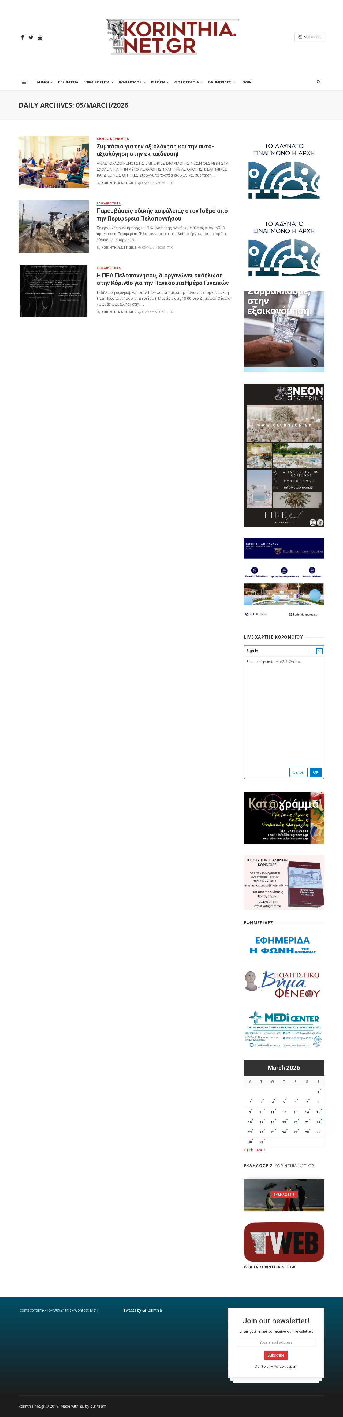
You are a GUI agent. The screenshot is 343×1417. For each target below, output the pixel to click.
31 (261, 1142)
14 (307, 1112)
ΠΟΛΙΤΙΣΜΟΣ (130, 82)
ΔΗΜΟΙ (42, 82)
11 (272, 1112)
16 (250, 1122)
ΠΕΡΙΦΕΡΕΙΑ (68, 82)
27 (295, 1132)
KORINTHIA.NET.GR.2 (118, 183)
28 (307, 1132)
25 (272, 1132)
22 (318, 1122)
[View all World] (284, 1195)
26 (284, 1132)
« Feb (248, 1149)
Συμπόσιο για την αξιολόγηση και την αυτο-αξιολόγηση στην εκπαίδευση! (155, 150)
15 (318, 1112)
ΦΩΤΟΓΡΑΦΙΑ (186, 82)
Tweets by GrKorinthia (142, 1310)
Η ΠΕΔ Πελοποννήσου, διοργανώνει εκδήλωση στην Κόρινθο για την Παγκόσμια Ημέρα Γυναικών (163, 279)
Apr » (260, 1149)
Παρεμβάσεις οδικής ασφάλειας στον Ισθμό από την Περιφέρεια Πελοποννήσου (162, 214)
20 (295, 1122)
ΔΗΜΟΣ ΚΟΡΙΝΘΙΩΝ (113, 139)
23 (250, 1132)
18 (272, 1122)
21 (307, 1122)
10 (261, 1112)
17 (261, 1122)
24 (261, 1132)
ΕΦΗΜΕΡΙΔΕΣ (219, 82)
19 (284, 1122)
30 (250, 1142)
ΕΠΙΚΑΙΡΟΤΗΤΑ (97, 82)
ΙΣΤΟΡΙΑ (158, 82)
